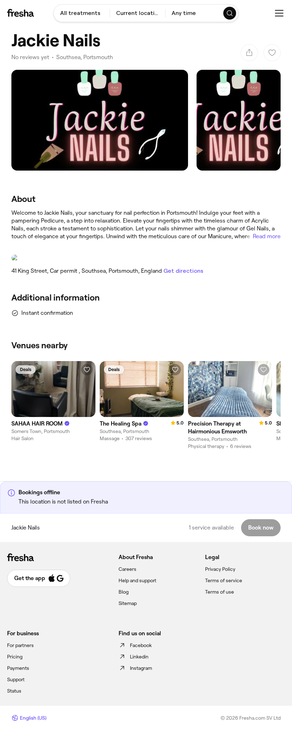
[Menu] (279, 13)
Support (16, 679)
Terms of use (219, 592)
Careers (127, 569)
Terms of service (223, 580)
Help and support (137, 580)
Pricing (14, 656)
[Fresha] (20, 12)
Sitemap (128, 603)
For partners (20, 645)
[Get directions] (146, 258)
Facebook (141, 645)
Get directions (183, 271)
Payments (18, 668)
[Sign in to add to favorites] (87, 369)
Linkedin (139, 656)
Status (14, 691)
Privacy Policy (220, 569)
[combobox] (81, 13)
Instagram (141, 668)
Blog (124, 592)
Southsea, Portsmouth (84, 57)
